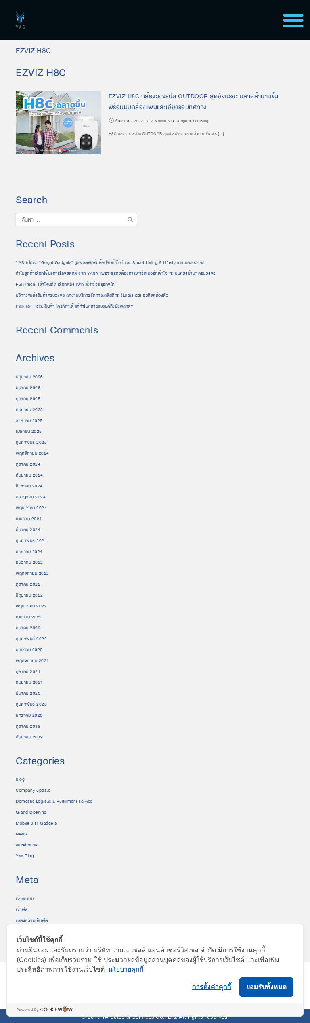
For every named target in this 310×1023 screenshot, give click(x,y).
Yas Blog (200, 121)
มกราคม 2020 (29, 715)
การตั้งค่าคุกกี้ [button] (211, 987)
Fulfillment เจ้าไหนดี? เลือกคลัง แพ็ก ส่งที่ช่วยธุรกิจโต (65, 284)
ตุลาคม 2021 (28, 671)
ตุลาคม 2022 (28, 584)
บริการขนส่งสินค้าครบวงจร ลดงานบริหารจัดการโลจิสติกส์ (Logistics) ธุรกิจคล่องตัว (92, 295)
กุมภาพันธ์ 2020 (31, 704)
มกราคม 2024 (29, 551)
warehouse (27, 845)
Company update (33, 790)
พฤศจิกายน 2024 (32, 453)
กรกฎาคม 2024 (31, 497)
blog (20, 779)
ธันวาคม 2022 (29, 562)
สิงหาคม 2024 (29, 486)
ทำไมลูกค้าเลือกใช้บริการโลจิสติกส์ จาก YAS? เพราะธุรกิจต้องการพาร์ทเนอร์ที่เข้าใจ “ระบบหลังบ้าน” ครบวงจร (116, 273)
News (21, 834)
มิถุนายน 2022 (29, 595)
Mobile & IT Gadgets (173, 121)
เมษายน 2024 (29, 519)
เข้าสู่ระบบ (25, 899)
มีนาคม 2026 (28, 388)
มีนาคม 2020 (28, 693)
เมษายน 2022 (29, 617)
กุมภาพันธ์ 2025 (31, 442)
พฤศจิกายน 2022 (32, 573)
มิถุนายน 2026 (29, 377)
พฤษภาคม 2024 (31, 508)
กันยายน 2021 (29, 682)
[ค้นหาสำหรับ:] (76, 219)
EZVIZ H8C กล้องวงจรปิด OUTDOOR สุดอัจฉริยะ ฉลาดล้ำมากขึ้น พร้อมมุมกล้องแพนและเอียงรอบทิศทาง (194, 101)
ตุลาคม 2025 (28, 399)
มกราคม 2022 (29, 650)
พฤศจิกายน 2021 (32, 660)
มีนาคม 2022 (28, 628)
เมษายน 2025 (29, 431)
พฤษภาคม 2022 (31, 606)
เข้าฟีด (22, 909)
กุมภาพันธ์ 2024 (31, 540)
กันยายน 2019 (29, 737)
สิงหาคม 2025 (29, 420)
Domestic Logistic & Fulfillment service (54, 801)
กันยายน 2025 (29, 409)
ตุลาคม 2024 (28, 464)
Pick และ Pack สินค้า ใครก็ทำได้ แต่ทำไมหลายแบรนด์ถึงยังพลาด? (74, 306)
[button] (293, 20)
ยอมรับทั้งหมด (266, 987)
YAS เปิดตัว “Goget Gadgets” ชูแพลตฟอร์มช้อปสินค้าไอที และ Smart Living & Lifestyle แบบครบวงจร (110, 262)
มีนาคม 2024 (28, 530)
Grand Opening (31, 812)
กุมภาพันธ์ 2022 (31, 639)
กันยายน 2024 (29, 475)
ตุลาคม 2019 (28, 726)
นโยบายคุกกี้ (126, 969)
